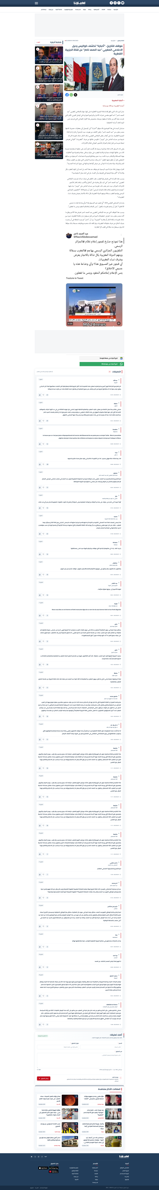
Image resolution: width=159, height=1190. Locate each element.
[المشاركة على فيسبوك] (67, 95)
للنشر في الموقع (124, 1168)
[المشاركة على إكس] (75, 95)
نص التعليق (118, 1051)
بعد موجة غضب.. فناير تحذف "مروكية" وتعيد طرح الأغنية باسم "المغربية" (94, 1112)
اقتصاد (103, 9)
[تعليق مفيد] (40, 395)
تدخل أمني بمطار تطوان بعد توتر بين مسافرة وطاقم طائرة (49, 1138)
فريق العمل (125, 1171)
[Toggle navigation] (36, 3)
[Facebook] (42, 1156)
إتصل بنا (127, 1176)
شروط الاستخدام (124, 1173)
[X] (35, 1156)
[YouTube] (31, 1156)
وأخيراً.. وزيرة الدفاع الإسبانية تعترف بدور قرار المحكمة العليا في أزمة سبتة (93, 1126)
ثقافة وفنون (75, 1171)
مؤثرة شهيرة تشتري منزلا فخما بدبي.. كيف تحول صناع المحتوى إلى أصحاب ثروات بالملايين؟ (49, 1112)
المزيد (38, 42)
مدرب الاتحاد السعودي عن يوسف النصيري (50, 1125)
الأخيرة (76, 1179)
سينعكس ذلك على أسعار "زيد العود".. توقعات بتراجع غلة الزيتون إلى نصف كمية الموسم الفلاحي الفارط (93, 1139)
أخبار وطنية (96, 9)
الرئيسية (116, 9)
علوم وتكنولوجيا (68, 9)
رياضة (89, 9)
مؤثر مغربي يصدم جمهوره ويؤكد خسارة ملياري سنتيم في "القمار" (94, 1097)
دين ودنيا (51, 9)
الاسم (120, 1043)
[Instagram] (38, 1156)
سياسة (109, 9)
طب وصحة (78, 9)
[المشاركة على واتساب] (71, 95)
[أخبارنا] (124, 1156)
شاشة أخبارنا (59, 9)
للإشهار (127, 1179)
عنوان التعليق (74, 1043)
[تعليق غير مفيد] (43, 395)
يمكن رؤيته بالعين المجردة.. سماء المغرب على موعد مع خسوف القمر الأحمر (49, 1098)
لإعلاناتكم (43, 9)
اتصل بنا (36, 1188)
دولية (84, 9)
